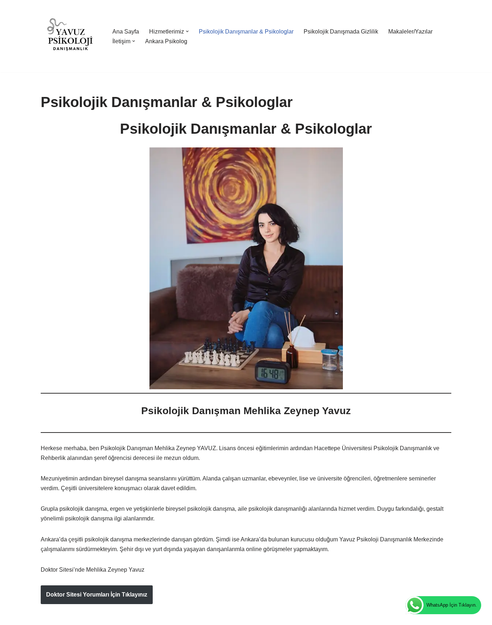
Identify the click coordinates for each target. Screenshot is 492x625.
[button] (187, 31)
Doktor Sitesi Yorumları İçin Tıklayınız (96, 594)
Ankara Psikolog (166, 41)
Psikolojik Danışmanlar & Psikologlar (246, 31)
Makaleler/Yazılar (410, 31)
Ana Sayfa (125, 31)
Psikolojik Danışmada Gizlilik (341, 31)
